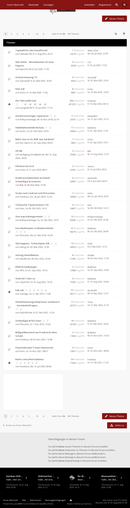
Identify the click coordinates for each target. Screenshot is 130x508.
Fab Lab (19, 290)
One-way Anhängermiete (29, 216)
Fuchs (23, 92)
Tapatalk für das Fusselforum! (31, 50)
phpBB (17, 503)
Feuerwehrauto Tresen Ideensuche (34, 347)
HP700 (18, 150)
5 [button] (28, 34)
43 (35, 104)
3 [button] (17, 34)
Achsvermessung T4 (26, 77)
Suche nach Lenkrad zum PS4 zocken (35, 193)
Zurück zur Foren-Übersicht (18, 425)
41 (25, 104)
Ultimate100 (26, 53)
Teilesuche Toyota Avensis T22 (31, 204)
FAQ (24, 500)
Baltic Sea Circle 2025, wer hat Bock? (34, 139)
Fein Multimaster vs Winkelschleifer (34, 228)
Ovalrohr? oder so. (25, 278)
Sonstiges (11, 18)
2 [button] (11, 34)
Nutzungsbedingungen (55, 500)
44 (40, 104)
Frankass (92, 100)
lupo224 (24, 69)
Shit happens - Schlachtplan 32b (32, 243)
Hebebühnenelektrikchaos (29, 127)
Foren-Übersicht (10, 500)
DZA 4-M (20, 88)
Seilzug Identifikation (27, 255)
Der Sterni (25, 142)
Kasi (22, 208)
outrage (24, 293)
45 (45, 104)
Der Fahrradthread (25, 100)
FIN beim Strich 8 (24, 166)
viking (23, 246)
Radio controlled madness (29, 359)
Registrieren (105, 4)
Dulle (90, 193)
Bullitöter (92, 127)
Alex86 (23, 258)
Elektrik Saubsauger (26, 266)
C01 (89, 62)
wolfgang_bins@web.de (32, 154)
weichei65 (92, 178)
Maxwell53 (93, 116)
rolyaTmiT (25, 282)
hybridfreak (26, 312)
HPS (22, 270)
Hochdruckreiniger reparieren (32, 115)
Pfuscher (24, 235)
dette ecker (93, 50)
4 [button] (23, 34)
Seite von (58, 34)
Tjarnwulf (24, 80)
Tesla (90, 302)
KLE (89, 151)
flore (22, 351)
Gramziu (87, 503)
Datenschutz (35, 500)
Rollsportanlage (28, 119)
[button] (43, 34)
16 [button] (37, 34)
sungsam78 (26, 107)
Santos (91, 166)
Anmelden (89, 4)
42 (30, 104)
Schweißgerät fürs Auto (28, 320)
